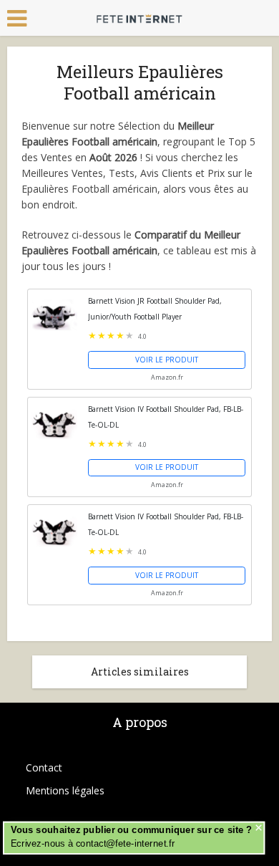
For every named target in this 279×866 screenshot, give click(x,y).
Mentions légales (65, 790)
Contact (44, 767)
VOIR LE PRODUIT (166, 360)
